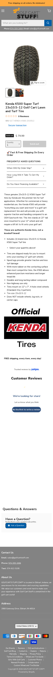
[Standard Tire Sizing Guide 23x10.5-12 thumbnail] (19, 92)
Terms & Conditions (15, 657)
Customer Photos (35, 659)
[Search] (48, 23)
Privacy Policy (35, 654)
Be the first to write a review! (26, 409)
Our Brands (10, 648)
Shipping (23, 654)
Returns (43, 651)
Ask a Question (17, 525)
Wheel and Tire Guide (34, 657)
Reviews (21, 648)
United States (25, 626)
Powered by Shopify (26, 672)
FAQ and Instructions (36, 648)
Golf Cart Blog (10, 651)
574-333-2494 (16, 28)
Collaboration (33, 662)
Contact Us (23, 651)
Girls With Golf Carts (16, 659)
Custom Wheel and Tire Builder (26, 665)
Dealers (33, 651)
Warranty (13, 654)
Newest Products (18, 662)
